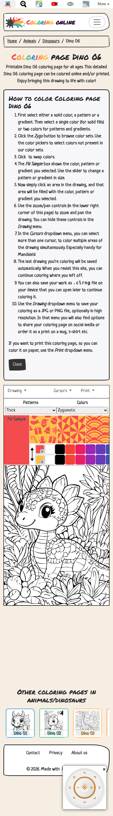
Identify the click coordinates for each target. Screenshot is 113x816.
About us (79, 753)
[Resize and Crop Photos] (86, 4)
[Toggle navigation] (97, 22)
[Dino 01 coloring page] (20, 723)
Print (85, 391)
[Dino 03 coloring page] (87, 723)
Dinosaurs (51, 41)
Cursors (60, 391)
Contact (33, 753)
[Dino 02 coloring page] (53, 723)
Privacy (55, 753)
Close (17, 364)
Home (12, 41)
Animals (29, 41)
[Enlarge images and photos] (23, 4)
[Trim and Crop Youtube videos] (54, 4)
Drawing (15, 391)
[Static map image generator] (38, 4)
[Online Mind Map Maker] (70, 4)
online (50, 21)
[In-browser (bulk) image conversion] (7, 4)
